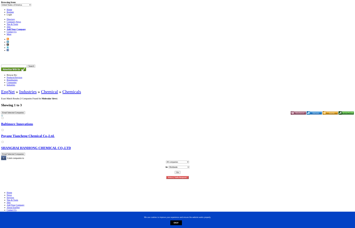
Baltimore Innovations (17, 124)
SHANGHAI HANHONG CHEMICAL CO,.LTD (36, 148)
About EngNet (13, 207)
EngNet (8, 91)
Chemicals (71, 91)
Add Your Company (15, 205)
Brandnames (12, 80)
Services (10, 197)
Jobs (9, 27)
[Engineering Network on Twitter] (8, 47)
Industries (11, 85)
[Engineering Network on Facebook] (8, 50)
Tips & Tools (12, 24)
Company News (14, 22)
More (9, 34)
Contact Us (12, 32)
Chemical (49, 91)
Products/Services (14, 77)
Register (10, 12)
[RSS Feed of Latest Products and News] (8, 39)
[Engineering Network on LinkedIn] (8, 42)
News (9, 195)
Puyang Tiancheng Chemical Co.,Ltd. (27, 136)
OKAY (176, 223)
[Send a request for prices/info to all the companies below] (177, 178)
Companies (12, 82)
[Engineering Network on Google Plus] (8, 45)
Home (9, 9)
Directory (11, 19)
